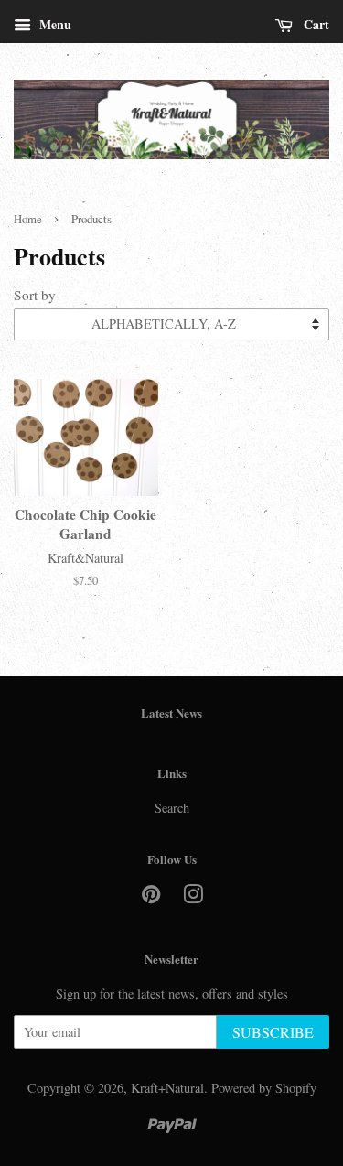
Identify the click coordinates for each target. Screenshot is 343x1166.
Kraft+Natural (167, 1087)
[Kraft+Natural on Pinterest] (151, 897)
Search (172, 807)
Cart (314, 24)
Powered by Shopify (263, 1087)
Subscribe (273, 1032)
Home (28, 219)
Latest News (171, 712)
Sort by (35, 295)
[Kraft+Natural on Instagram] (193, 897)
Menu (53, 24)
